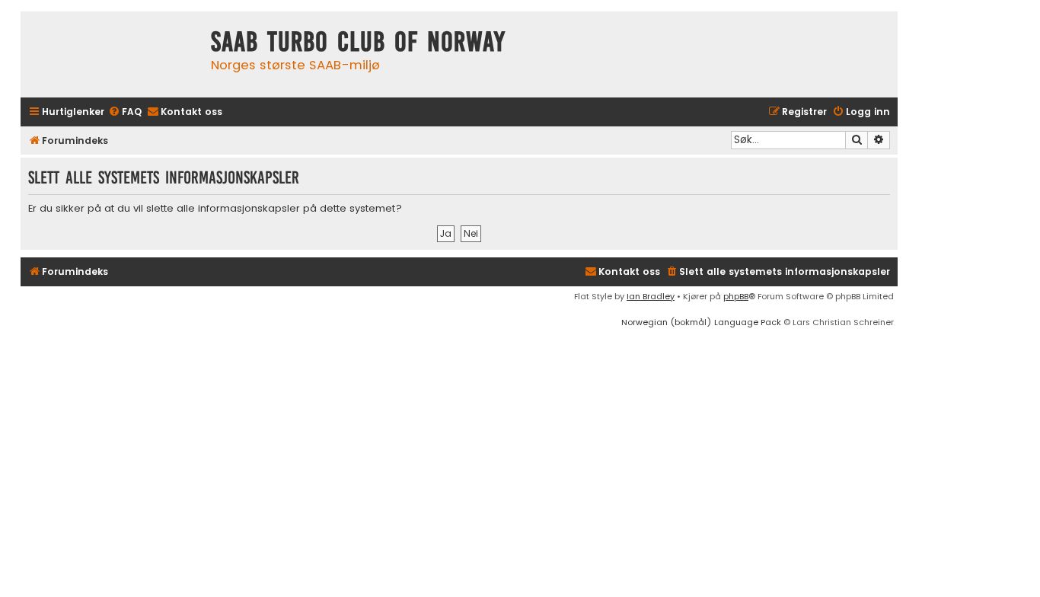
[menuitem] (125, 112)
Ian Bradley (651, 296)
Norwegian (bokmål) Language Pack (701, 322)
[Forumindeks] (111, 54)
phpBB (735, 296)
